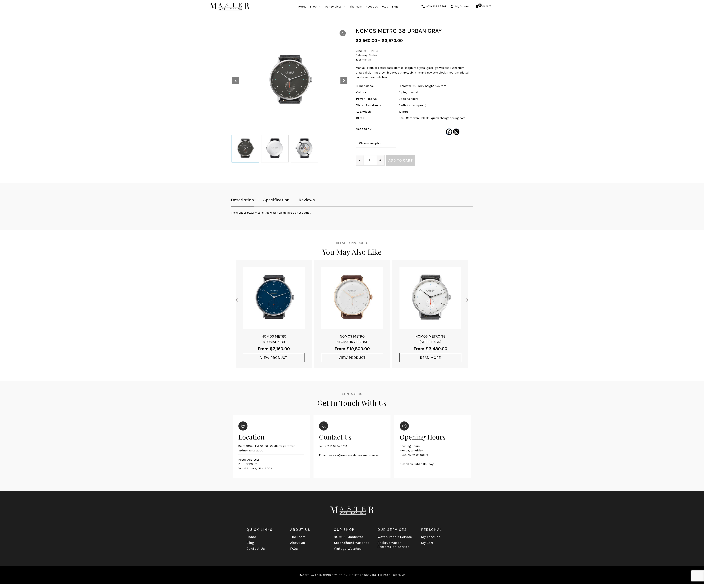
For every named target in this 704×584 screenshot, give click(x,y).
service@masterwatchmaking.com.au (354, 455)
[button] (343, 80)
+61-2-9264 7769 (336, 446)
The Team (298, 537)
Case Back (363, 129)
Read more (430, 358)
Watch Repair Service (394, 537)
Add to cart (400, 160)
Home (251, 537)
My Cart (427, 543)
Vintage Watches (348, 549)
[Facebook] (449, 132)
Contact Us (256, 549)
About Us (297, 543)
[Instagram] (456, 132)
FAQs (294, 549)
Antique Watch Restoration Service (393, 545)
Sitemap (399, 575)
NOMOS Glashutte (348, 537)
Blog (250, 543)
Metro (373, 55)
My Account (430, 537)
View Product (273, 358)
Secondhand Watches (351, 543)
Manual (367, 59)
